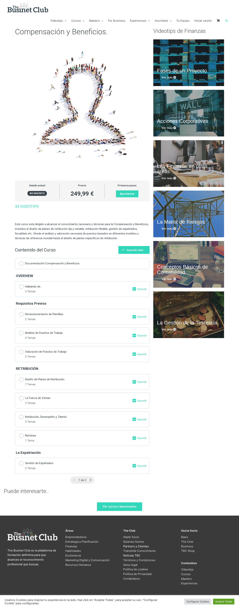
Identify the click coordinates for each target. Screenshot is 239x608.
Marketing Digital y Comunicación (87, 560)
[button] (227, 21)
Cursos (186, 574)
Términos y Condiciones (139, 560)
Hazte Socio (131, 537)
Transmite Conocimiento (139, 551)
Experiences (189, 583)
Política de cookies (135, 569)
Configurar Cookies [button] (198, 601)
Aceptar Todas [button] (223, 601)
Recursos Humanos (78, 565)
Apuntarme (127, 193)
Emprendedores (76, 537)
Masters (186, 579)
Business (187, 546)
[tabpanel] (82, 222)
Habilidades (73, 551)
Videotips (187, 569)
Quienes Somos (133, 541)
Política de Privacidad (137, 574)
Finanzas (71, 546)
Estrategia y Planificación (81, 541)
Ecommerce (73, 555)
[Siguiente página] (90, 480)
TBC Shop (188, 551)
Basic (184, 537)
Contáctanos (131, 578)
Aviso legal (130, 565)
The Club (187, 541)
